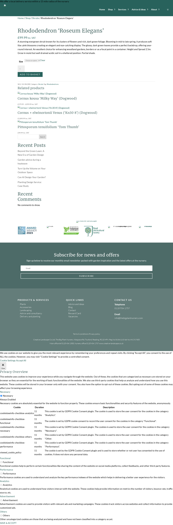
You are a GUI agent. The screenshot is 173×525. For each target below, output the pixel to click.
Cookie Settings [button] (8, 360)
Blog (70, 307)
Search (42, 137)
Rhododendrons (53, 84)
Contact (72, 310)
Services (122, 10)
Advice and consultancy (31, 313)
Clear (42, 60)
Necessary (8, 395)
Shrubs (35, 18)
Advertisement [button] (7, 496)
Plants (23, 304)
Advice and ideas (76, 304)
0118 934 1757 (122, 308)
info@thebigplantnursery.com (129, 318)
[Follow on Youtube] (130, 326)
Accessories (25, 307)
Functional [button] (5, 458)
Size (21, 61)
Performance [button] (6, 469)
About (154, 10)
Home (102, 10)
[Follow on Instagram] (126, 326)
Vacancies (73, 316)
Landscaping (26, 310)
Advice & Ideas (139, 10)
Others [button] (3, 511)
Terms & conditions (81, 334)
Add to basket (30, 74)
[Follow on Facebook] (116, 326)
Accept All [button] (21, 360)
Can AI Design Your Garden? (32, 177)
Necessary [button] (5, 391)
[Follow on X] (121, 326)
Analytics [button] (4, 481)
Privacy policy (94, 334)
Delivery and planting (30, 316)
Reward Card (74, 313)
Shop (110, 10)
